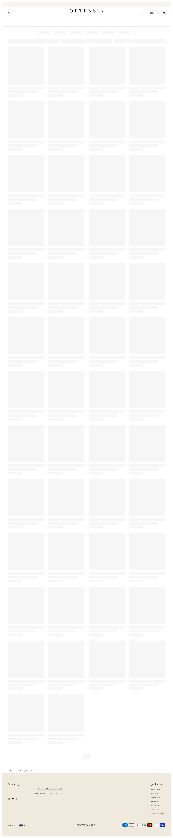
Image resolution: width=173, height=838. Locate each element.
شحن (152, 817)
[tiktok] (17, 798)
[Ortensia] (87, 13)
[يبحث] (9, 13)
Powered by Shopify (86, 825)
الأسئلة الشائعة (155, 801)
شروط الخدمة (154, 793)
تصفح (12, 771)
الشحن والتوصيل (155, 797)
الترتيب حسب (22, 771)
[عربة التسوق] (164, 13)
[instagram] (9, 798)
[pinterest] (13, 798)
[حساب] (159, 13)
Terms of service (158, 813)
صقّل (31, 771)
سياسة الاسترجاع (155, 805)
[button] (156, 770)
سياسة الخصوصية (155, 789)
